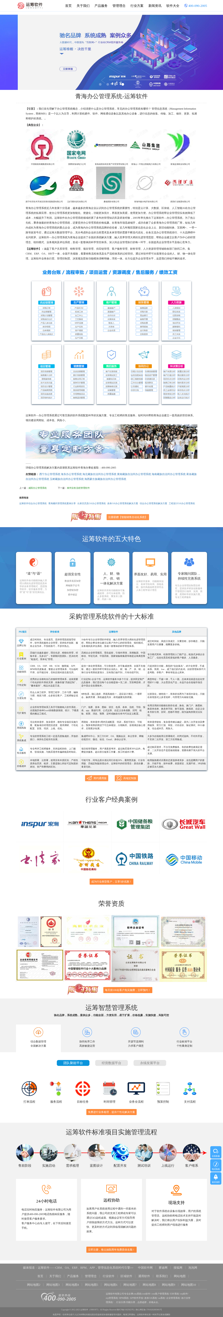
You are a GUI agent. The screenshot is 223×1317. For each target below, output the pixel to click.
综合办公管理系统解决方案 (153, 503)
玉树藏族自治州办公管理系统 (67, 479)
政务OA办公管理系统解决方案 (122, 503)
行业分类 (120, 1302)
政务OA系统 (150, 1298)
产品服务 (101, 5)
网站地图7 (130, 1284)
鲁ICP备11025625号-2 (126, 1310)
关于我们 (83, 5)
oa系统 (161, 1298)
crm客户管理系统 (160, 1294)
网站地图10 (188, 1284)
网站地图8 (149, 1284)
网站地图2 (33, 1284)
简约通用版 (100, 778)
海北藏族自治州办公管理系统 (99, 474)
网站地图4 (72, 1284)
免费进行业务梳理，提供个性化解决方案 (111, 1112)
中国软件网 (145, 1267)
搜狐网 (178, 1267)
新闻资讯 (154, 5)
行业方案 (136, 5)
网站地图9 (168, 1284)
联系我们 (162, 1276)
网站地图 (180, 1276)
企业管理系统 (173, 1298)
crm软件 (146, 1294)
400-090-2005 (197, 5)
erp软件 (184, 1294)
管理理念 (119, 5)
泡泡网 (192, 1267)
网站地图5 (91, 1284)
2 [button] (107, 84)
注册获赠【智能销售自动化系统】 (127, 517)
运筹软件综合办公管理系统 (33, 503)
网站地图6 (110, 1284)
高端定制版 (129, 778)
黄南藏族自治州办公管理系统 (134, 474)
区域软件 (126, 1276)
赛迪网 (163, 1267)
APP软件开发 (136, 1298)
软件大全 (172, 5)
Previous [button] (9, 53)
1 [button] (100, 84)
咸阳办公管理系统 (37, 488)
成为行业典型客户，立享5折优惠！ (111, 881)
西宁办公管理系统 (49, 474)
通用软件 (144, 1276)
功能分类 (130, 1302)
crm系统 (137, 1294)
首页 (68, 5)
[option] (111, 52)
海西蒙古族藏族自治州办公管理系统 (105, 479)
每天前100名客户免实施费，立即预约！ (128, 990)
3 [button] (115, 84)
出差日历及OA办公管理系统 (91, 503)
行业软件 (108, 1276)
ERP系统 (174, 1294)
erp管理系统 (112, 1298)
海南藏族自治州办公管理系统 (169, 474)
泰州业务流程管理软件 (78, 488)
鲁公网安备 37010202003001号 (149, 1310)
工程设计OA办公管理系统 (182, 503)
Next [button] (213, 53)
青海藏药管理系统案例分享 (62, 503)
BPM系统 (123, 1298)
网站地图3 (53, 1284)
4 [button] (122, 84)
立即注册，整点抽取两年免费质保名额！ (111, 1249)
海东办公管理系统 (71, 474)
